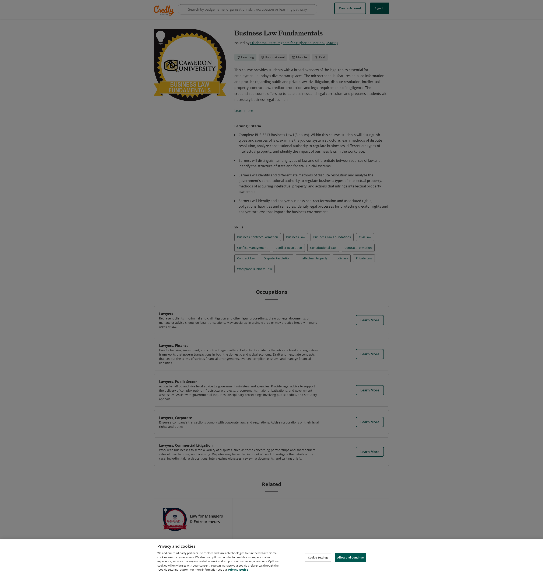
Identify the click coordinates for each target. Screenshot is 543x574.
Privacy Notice (238, 569)
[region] (271, 556)
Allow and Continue (350, 557)
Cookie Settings (318, 557)
